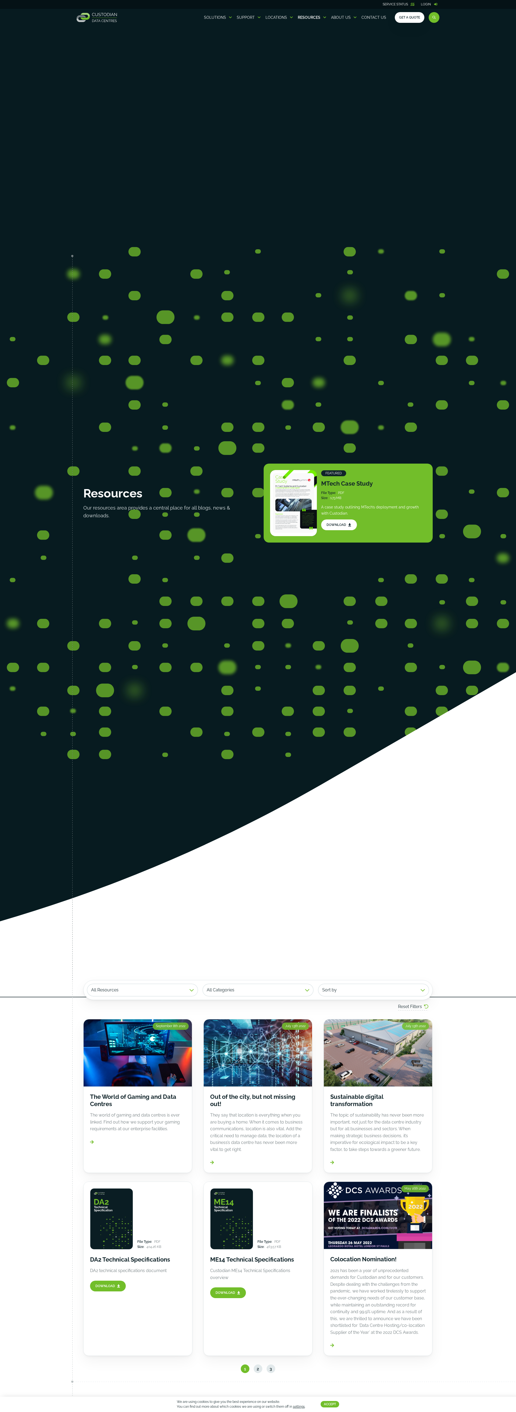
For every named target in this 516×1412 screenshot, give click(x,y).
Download (336, 525)
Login (426, 4)
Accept (330, 1404)
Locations (276, 17)
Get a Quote (409, 17)
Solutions (215, 17)
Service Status (395, 4)
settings (299, 1407)
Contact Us (373, 17)
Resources (309, 17)
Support (246, 17)
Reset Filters (410, 1006)
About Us (341, 17)
